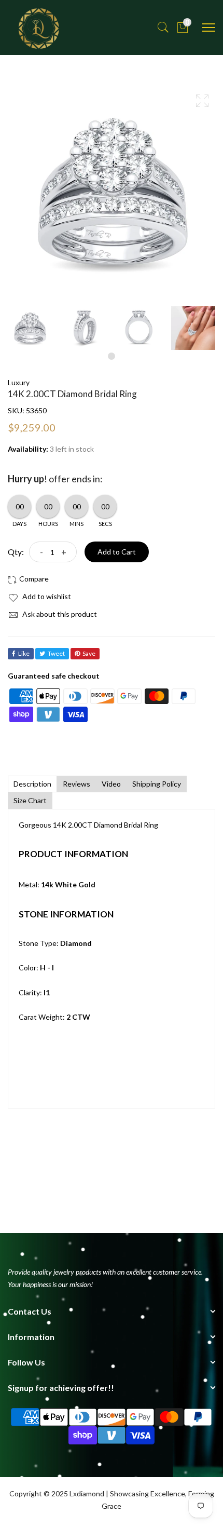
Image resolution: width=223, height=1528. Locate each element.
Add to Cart (116, 551)
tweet (56, 653)
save (88, 653)
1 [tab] (111, 356)
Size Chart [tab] (30, 800)
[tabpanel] (30, 328)
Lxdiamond (86, 1493)
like (24, 653)
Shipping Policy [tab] (156, 783)
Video (111, 783)
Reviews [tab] (76, 783)
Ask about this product (59, 614)
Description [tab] (32, 783)
